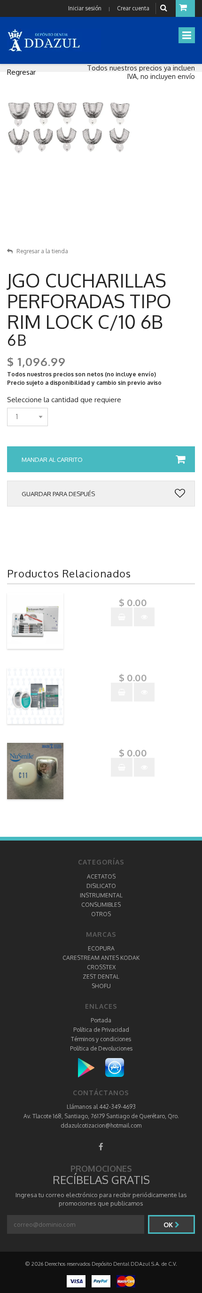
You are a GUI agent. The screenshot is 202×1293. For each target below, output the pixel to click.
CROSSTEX (101, 967)
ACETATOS (101, 876)
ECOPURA (101, 948)
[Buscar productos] (164, 8)
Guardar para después (58, 494)
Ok (169, 1225)
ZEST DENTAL (101, 976)
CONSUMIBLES (101, 904)
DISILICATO (101, 885)
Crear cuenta (133, 8)
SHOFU (101, 985)
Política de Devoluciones (101, 1048)
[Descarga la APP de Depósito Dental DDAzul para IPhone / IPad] (114, 1067)
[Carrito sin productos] (185, 8)
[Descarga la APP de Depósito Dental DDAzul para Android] (91, 1067)
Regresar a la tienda (42, 251)
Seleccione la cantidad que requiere (64, 400)
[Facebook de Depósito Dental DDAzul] (101, 1147)
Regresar (21, 72)
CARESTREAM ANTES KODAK (101, 957)
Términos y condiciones (101, 1039)
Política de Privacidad (101, 1029)
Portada (101, 1020)
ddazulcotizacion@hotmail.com (101, 1125)
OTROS (101, 914)
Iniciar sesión (84, 8)
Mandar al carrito (52, 459)
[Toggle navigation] (187, 35)
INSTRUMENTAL (101, 895)
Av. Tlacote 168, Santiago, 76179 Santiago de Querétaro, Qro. (101, 1116)
